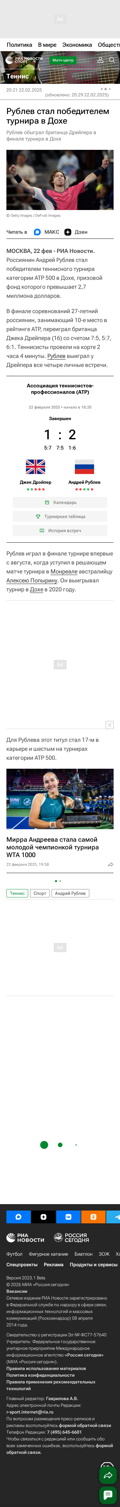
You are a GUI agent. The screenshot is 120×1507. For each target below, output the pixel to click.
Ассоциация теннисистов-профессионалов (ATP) (60, 389)
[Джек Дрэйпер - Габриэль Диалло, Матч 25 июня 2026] (32, 489)
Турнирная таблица (64, 516)
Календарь (64, 502)
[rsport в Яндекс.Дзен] (43, 1217)
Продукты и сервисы (93, 1265)
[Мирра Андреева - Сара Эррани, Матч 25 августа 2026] (84, 489)
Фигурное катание (48, 1254)
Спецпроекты (21, 1265)
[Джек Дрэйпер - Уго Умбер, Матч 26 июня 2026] (36, 489)
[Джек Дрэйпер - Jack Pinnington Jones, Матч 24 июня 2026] (28, 489)
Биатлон (83, 1254)
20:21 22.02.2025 (24, 90)
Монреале (64, 571)
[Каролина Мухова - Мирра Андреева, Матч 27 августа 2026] (92, 489)
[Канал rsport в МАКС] (18, 1217)
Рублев (56, 355)
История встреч (64, 530)
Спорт (40, 893)
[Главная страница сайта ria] (7, 60)
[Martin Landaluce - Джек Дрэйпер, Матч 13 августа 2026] (43, 489)
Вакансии (16, 1291)
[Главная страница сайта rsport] (38, 60)
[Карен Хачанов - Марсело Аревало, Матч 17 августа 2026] (77, 489)
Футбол (14, 1254)
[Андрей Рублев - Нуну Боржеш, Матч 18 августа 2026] (80, 489)
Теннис (17, 893)
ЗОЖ (104, 1254)
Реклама (53, 1265)
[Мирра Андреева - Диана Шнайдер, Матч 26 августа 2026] (88, 489)
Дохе (36, 589)
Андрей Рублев (70, 893)
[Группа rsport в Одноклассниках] (93, 1217)
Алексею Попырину (31, 580)
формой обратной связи (85, 1425)
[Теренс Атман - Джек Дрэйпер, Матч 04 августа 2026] (39, 489)
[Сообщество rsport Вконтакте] (68, 1217)
